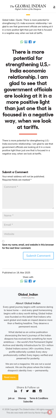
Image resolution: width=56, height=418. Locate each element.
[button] (28, 14)
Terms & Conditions (39, 398)
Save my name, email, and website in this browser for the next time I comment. (28, 246)
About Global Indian (28, 303)
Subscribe (28, 401)
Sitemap (22, 398)
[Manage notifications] (49, 412)
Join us (11, 398)
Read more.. (10, 377)
